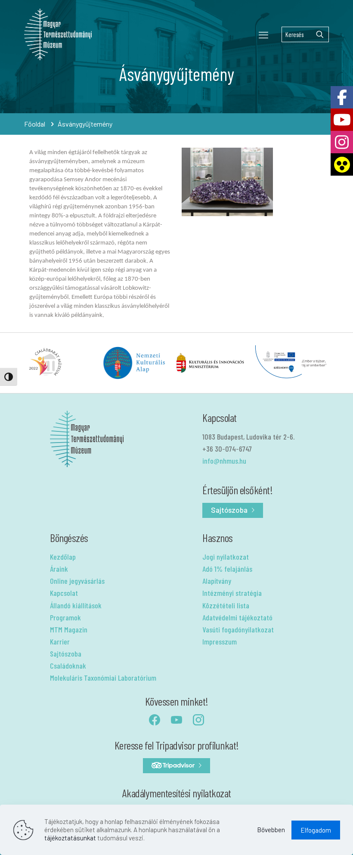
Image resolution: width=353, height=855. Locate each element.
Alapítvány (216, 580)
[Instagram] (342, 142)
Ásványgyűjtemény (85, 124)
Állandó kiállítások (76, 605)
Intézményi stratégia (232, 593)
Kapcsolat (64, 593)
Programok (65, 617)
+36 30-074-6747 (227, 448)
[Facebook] (342, 97)
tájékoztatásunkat (70, 838)
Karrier (60, 641)
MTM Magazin (68, 629)
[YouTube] (342, 119)
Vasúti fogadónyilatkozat (238, 629)
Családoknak (68, 665)
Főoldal (34, 124)
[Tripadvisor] (176, 765)
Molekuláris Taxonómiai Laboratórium (103, 677)
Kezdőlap (63, 556)
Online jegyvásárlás (77, 580)
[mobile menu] (263, 34)
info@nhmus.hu (224, 460)
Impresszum (219, 641)
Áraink (59, 568)
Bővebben (271, 829)
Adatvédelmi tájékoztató (237, 617)
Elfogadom (315, 830)
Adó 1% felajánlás (227, 568)
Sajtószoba (65, 653)
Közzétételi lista (225, 605)
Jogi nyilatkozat (225, 556)
